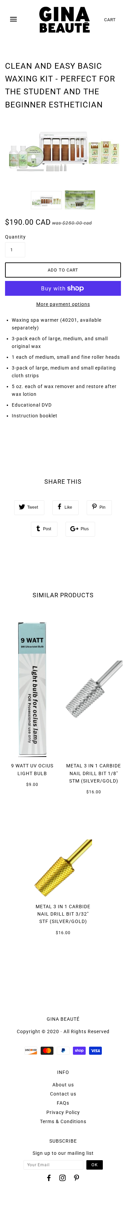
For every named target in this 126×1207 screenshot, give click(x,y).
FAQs (63, 1103)
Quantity (15, 237)
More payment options (63, 304)
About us (63, 1084)
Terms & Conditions (63, 1121)
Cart (110, 19)
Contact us (63, 1094)
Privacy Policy (63, 1112)
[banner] (64, 20)
